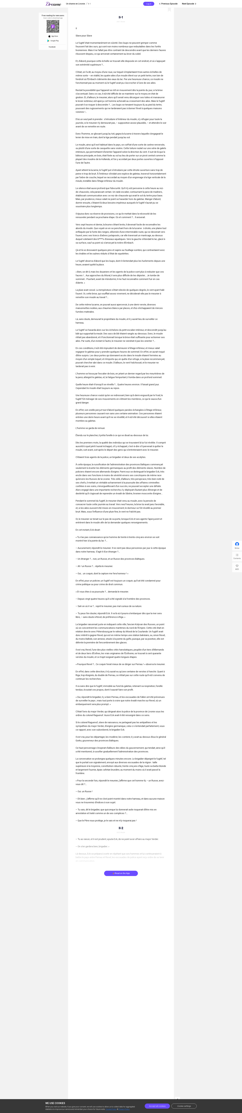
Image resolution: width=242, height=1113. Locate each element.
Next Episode (189, 4)
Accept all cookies (157, 1106)
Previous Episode (168, 4)
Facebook (52, 47)
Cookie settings (184, 1106)
